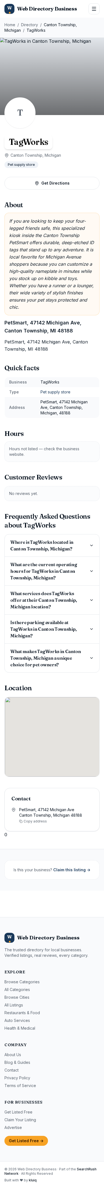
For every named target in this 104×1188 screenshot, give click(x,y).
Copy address (35, 821)
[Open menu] (94, 8)
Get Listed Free (18, 1112)
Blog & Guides (17, 1062)
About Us (12, 1054)
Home (9, 24)
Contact (11, 1070)
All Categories (17, 989)
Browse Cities (16, 997)
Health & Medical (19, 1028)
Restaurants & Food (22, 1012)
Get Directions (55, 183)
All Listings (13, 1005)
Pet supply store (21, 165)
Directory (29, 24)
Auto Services (17, 1020)
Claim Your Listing (20, 1119)
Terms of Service (20, 1085)
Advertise (13, 1127)
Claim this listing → (71, 869)
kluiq (33, 1180)
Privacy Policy (17, 1077)
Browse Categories (22, 981)
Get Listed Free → (26, 1140)
